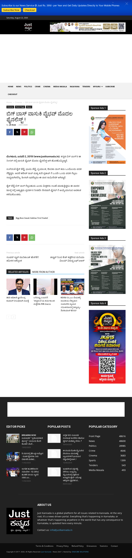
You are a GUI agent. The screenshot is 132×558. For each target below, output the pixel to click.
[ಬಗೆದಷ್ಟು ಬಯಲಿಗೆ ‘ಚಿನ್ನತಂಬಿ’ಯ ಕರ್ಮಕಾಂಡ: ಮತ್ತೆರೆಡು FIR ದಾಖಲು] (45, 287)
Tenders (86, 86)
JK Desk (12, 125)
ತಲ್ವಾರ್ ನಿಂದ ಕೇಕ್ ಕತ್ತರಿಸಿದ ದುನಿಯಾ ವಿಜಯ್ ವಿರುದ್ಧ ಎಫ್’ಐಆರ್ (67, 259)
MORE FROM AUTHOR (43, 272)
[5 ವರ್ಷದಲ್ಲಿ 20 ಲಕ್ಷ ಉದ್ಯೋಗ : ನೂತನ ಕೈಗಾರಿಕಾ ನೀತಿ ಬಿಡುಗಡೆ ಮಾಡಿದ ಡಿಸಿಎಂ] (12, 456)
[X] (17, 132)
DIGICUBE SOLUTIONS (80, 552)
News (18, 86)
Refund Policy (78, 546)
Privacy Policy (63, 546)
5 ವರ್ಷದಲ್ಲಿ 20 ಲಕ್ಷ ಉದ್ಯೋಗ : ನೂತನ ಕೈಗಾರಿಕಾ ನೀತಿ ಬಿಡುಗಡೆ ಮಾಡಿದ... (32, 456)
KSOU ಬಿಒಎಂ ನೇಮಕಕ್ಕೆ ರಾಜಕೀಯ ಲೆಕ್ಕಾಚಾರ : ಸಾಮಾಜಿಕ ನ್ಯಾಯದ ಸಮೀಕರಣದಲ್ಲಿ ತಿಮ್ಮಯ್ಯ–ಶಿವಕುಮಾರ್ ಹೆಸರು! (71, 304)
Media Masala (60, 86)
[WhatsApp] (32, 132)
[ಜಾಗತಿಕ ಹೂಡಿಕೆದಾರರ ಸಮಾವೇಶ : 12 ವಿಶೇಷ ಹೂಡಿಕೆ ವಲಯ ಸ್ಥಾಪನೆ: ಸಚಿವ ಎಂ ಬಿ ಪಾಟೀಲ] (12, 471)
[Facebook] (9, 132)
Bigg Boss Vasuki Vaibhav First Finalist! (32, 218)
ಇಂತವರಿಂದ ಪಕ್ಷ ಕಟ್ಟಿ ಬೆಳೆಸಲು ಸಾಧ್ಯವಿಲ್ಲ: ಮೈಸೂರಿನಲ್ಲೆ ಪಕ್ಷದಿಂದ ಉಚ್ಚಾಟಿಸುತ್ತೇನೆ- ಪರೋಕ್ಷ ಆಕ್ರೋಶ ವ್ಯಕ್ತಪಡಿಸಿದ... (72, 475)
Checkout (30, 10)
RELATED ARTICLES (18, 272)
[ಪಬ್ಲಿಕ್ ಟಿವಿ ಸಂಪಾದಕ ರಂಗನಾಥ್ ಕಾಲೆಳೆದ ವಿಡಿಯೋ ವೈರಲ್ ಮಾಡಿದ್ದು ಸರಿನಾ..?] (54, 438)
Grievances (92, 546)
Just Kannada (46, 552)
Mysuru (96, 86)
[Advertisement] (66, 58)
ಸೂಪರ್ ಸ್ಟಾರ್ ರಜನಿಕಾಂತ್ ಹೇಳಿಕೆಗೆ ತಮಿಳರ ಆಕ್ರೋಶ (22, 259)
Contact (114, 546)
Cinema (46, 86)
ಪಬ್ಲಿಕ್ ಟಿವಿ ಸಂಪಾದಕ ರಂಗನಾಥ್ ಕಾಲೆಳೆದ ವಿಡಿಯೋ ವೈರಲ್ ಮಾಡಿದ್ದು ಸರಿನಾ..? (73, 438)
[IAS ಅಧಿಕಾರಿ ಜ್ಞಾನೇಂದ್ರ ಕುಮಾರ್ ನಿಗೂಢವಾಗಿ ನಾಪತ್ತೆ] (18, 287)
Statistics (104, 546)
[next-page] (14, 317)
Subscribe (110, 86)
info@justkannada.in (61, 530)
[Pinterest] (24, 132)
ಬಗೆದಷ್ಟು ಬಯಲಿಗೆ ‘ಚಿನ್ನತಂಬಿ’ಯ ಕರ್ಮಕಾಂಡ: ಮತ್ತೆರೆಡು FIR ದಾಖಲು (44, 300)
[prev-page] (8, 317)
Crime (37, 86)
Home (10, 86)
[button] (127, 4)
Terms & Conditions (44, 546)
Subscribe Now (11, 10)
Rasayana (75, 86)
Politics (28, 86)
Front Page (20, 107)
